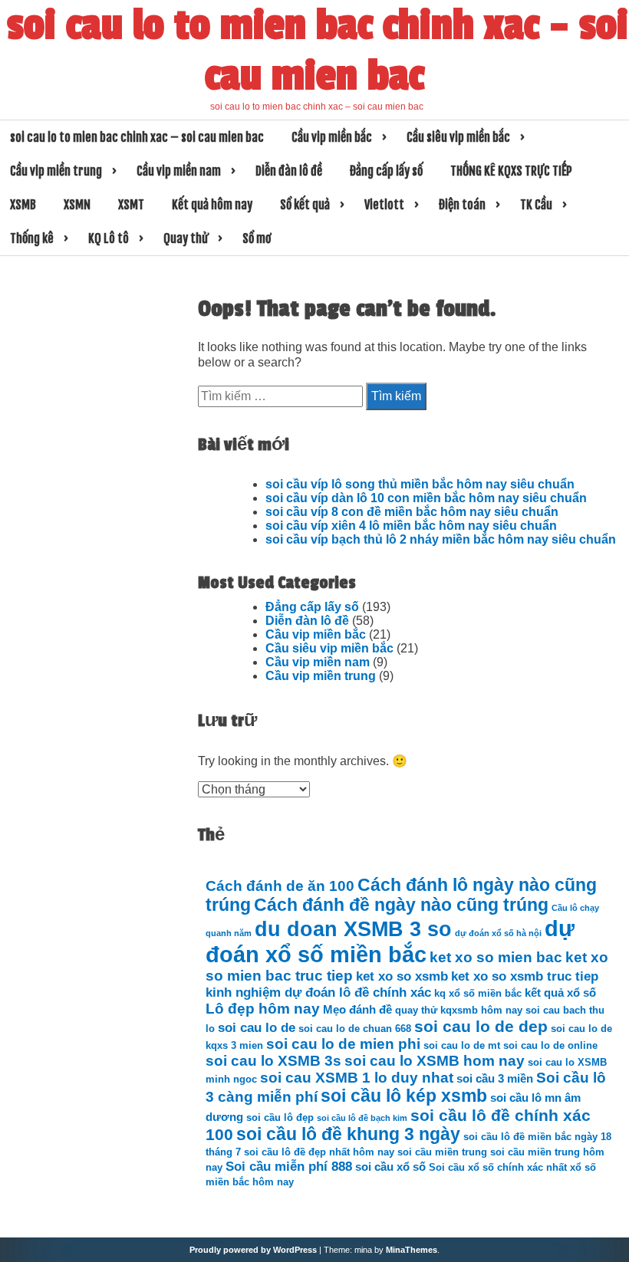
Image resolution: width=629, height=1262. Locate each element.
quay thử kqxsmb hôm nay (458, 1010)
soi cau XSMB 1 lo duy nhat (356, 1078)
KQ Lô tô (108, 238)
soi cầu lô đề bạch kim (362, 1117)
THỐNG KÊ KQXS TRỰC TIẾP (511, 171)
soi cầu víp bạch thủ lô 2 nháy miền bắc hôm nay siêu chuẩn (440, 539)
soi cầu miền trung (442, 1152)
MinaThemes (411, 1249)
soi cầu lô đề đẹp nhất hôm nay (319, 1152)
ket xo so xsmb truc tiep (524, 976)
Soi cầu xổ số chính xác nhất (498, 1167)
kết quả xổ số (560, 992)
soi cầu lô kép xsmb (404, 1096)
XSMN (77, 204)
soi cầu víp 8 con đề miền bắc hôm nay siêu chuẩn (411, 511)
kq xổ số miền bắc (478, 993)
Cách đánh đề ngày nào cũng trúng (401, 905)
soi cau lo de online (550, 1045)
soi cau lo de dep (481, 1026)
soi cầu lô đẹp (280, 1117)
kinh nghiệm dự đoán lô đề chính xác (318, 992)
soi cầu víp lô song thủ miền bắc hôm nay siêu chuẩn (420, 484)
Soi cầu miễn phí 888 (289, 1166)
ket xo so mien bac (496, 957)
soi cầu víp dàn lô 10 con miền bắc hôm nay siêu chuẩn (426, 497)
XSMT (131, 204)
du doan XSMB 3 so (353, 929)
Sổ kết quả (305, 204)
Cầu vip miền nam (179, 171)
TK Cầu (536, 204)
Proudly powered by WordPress (253, 1249)
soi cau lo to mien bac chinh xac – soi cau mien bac (317, 50)
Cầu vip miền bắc (331, 137)
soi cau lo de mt (461, 1045)
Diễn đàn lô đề (288, 171)
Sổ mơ (256, 238)
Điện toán (462, 204)
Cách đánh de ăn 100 (280, 886)
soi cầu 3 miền (494, 1078)
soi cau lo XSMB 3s (273, 1061)
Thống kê (32, 238)
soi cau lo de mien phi (343, 1044)
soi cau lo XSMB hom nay (434, 1061)
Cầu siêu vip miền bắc (458, 137)
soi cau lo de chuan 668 (354, 1028)
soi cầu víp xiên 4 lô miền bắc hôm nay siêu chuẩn (411, 525)
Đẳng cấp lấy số (386, 171)
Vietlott (384, 204)
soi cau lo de (256, 1027)
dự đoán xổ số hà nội (498, 933)
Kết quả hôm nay (212, 204)
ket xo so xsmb (402, 976)
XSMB (23, 204)
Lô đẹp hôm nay (263, 1009)
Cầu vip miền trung (56, 171)
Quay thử (185, 238)
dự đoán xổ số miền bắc (390, 941)
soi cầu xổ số (390, 1166)
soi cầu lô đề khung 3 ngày (348, 1134)
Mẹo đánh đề (357, 1009)
